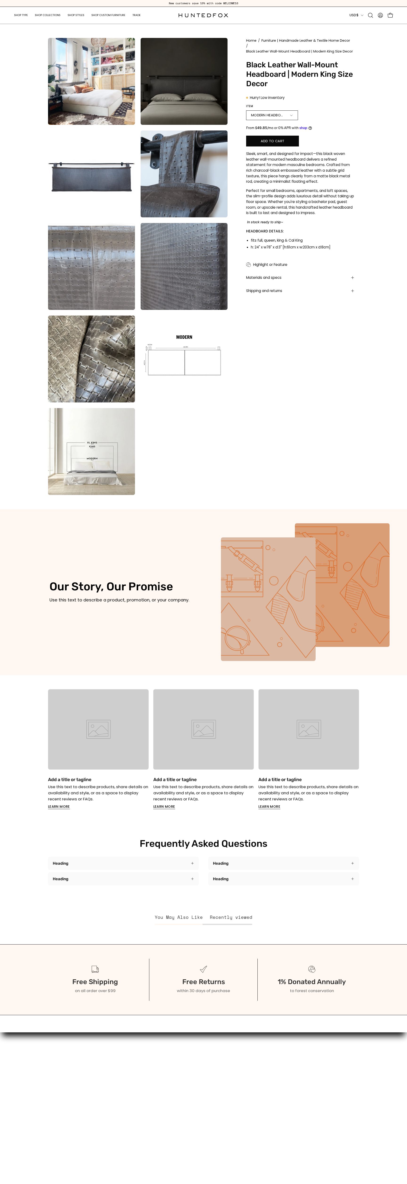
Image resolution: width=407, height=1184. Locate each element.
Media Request (127, 1118)
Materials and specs (263, 277)
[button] (21, 15)
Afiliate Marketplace (132, 1110)
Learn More (59, 806)
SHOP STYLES (60, 1094)
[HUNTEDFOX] (203, 15)
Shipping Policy (126, 1143)
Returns (119, 1126)
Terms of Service (128, 1135)
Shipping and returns (264, 290)
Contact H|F (123, 1159)
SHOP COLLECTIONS (66, 1086)
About (118, 1078)
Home (251, 40)
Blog (116, 1094)
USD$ (354, 15)
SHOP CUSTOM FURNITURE (72, 1102)
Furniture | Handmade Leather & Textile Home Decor (305, 40)
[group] (203, 3)
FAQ (116, 1086)
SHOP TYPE (58, 1078)
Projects (120, 1102)
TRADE (54, 1110)
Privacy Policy (125, 1151)
